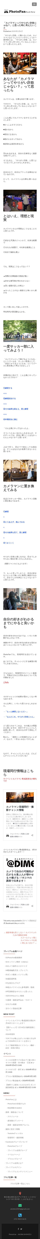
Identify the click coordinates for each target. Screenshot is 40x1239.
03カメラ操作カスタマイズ (16, 966)
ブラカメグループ (15, 1159)
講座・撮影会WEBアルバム (18, 1125)
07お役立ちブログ (13, 983)
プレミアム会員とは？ (14, 1163)
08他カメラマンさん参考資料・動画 (20, 987)
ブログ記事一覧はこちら (20, 1183)
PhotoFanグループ (15, 1146)
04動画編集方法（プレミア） (17, 970)
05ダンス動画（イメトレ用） (17, 974)
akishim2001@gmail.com (20, 1209)
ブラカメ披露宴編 (13, 1076)
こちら (6, 682)
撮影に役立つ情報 (13, 1129)
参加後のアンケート (16, 1121)
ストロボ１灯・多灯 (14, 1069)
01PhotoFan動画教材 (14, 957)
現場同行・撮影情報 (16, 1137)
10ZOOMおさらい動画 (15, 996)
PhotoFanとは (11, 1099)
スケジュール (13, 1116)
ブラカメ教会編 (12, 1080)
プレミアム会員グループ (17, 1150)
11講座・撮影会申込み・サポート (19, 1000)
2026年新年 (10, 1034)
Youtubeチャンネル (15, 1133)
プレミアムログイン (14, 1167)
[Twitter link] (21, 1229)
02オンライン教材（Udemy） (17, 962)
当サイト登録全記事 (14, 1008)
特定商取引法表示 (15, 1108)
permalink (20, 923)
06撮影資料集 (11, 979)
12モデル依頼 (11, 1004)
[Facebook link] (18, 1229)
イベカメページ (14, 1154)
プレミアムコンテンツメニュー (20, 1171)
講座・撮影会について (14, 1112)
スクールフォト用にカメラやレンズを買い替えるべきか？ (28, 940)
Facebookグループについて (17, 1142)
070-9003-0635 (20, 1219)
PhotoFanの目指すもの (17, 1104)
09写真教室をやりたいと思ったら (19, 991)
